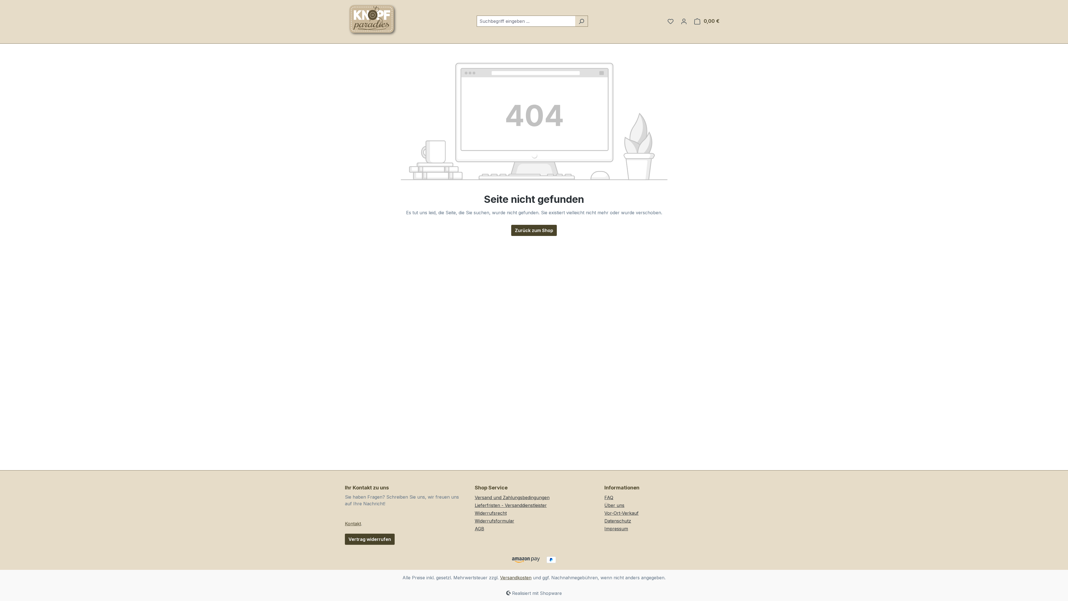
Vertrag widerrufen (369, 539)
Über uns (614, 505)
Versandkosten (515, 577)
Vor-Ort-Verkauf (621, 513)
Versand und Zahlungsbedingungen (512, 497)
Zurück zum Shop (534, 230)
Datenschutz (617, 521)
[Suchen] (581, 21)
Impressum (616, 528)
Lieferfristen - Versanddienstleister (511, 505)
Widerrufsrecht (491, 513)
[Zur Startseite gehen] (372, 20)
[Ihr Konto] (684, 21)
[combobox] (526, 21)
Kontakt (353, 523)
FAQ (608, 497)
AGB (479, 528)
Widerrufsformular (494, 521)
